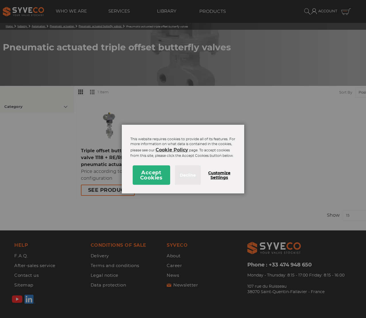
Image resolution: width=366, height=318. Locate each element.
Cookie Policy (172, 150)
